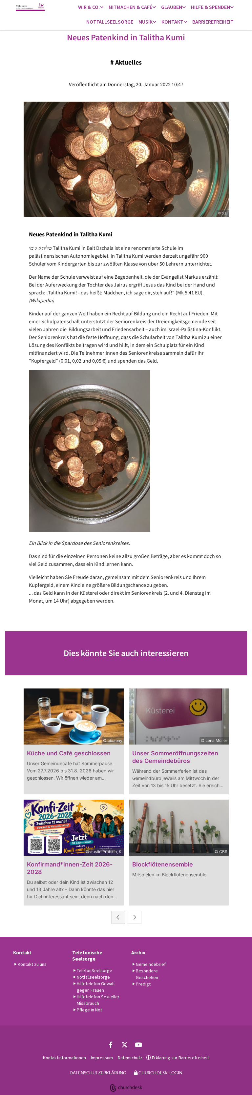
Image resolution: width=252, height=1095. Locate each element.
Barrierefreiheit (213, 21)
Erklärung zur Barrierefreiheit (180, 1058)
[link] (90, 7)
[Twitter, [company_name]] (124, 1044)
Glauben (171, 7)
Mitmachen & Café (130, 7)
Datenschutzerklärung (98, 1072)
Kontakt (172, 21)
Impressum (102, 1058)
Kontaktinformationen (64, 1058)
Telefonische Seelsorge (87, 955)
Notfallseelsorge (109, 21)
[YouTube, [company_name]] (138, 1044)
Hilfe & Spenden (210, 7)
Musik (145, 21)
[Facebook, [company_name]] (111, 1044)
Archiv (138, 952)
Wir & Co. (89, 7)
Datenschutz (130, 1058)
